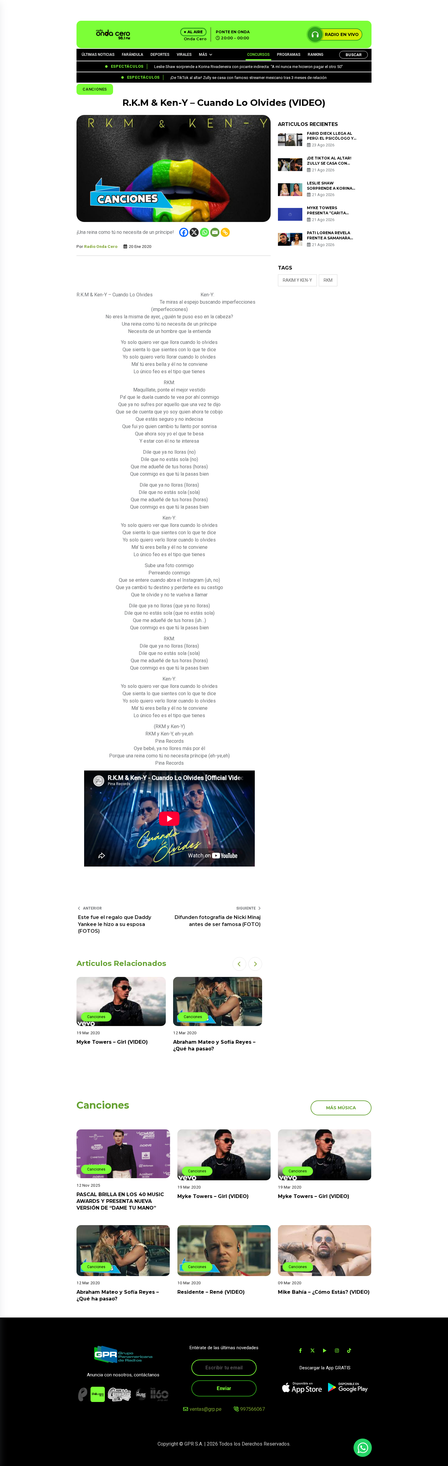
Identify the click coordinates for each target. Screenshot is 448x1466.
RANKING (315, 54)
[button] (239, 964)
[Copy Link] (225, 232)
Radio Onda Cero (100, 246)
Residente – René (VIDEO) (211, 1292)
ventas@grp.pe (206, 1409)
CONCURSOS (258, 54)
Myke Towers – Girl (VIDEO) (112, 1042)
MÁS (203, 54)
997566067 (252, 1409)
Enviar (224, 1388)
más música (341, 1107)
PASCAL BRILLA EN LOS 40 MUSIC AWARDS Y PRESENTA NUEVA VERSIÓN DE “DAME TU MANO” (120, 1201)
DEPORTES (160, 54)
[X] (194, 232)
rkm (328, 280)
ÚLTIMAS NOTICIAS (98, 54)
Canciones (95, 89)
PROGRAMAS (288, 54)
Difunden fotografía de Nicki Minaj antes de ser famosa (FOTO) (218, 920)
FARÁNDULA (132, 54)
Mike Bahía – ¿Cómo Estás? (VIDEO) (324, 1292)
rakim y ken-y (297, 280)
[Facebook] (183, 232)
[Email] (214, 232)
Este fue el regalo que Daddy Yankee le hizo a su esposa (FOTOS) (114, 924)
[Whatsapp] (204, 232)
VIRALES (184, 54)
